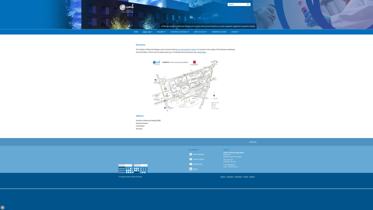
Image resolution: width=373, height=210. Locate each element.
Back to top (252, 142)
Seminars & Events (219, 32)
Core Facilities (200, 32)
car (179, 49)
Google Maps (201, 52)
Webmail (252, 177)
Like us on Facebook (198, 154)
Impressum (230, 177)
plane (194, 49)
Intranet (246, 177)
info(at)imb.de (231, 165)
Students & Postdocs (179, 32)
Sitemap (222, 177)
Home (136, 32)
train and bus (185, 49)
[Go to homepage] (126, 8)
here (170, 52)
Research (161, 32)
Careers (234, 32)
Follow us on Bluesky (198, 159)
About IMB (147, 32)
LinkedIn (195, 169)
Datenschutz (238, 177)
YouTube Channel (197, 164)
